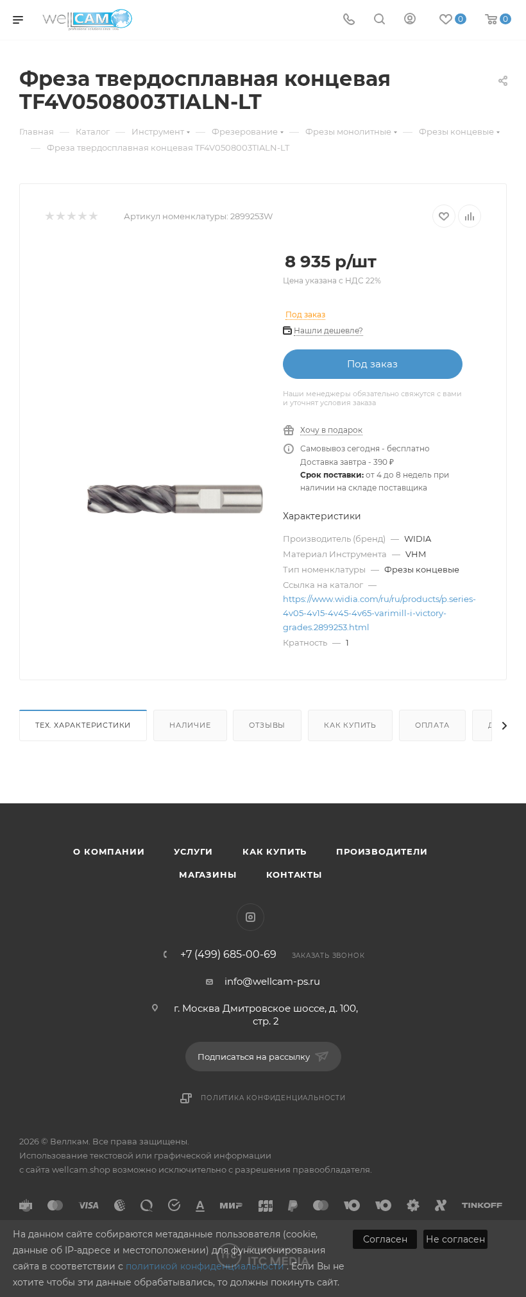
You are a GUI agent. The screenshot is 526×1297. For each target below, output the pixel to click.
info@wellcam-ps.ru (272, 981)
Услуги (193, 851)
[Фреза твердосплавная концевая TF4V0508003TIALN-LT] (175, 499)
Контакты (294, 874)
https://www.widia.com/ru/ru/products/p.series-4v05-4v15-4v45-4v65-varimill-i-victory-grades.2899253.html (379, 613)
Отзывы (267, 725)
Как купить (350, 725)
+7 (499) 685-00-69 (228, 955)
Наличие (190, 725)
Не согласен (455, 1239)
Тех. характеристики (83, 725)
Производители (381, 851)
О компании (108, 851)
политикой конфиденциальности (205, 1266)
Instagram (250, 917)
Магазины (207, 874)
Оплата (432, 725)
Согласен (385, 1239)
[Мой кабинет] (410, 20)
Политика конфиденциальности (273, 1098)
